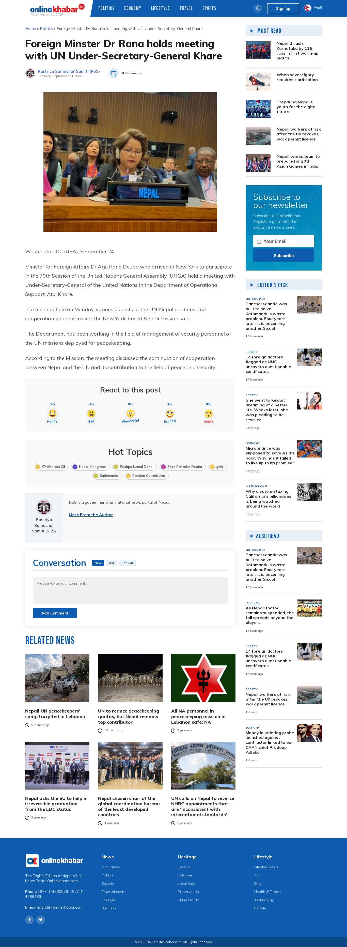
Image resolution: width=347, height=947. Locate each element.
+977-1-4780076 (53, 891)
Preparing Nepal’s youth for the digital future (297, 107)
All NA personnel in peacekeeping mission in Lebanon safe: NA (198, 716)
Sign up (283, 8)
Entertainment (113, 891)
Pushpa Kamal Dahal (136, 467)
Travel (186, 8)
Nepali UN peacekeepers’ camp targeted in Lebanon (55, 713)
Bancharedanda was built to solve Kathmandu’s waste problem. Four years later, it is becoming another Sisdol (266, 316)
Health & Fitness (267, 891)
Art (257, 875)
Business (109, 908)
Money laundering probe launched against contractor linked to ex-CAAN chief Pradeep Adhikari (270, 742)
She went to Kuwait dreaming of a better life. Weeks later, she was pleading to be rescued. (267, 410)
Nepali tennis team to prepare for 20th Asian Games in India (298, 161)
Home (30, 28)
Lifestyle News (266, 867)
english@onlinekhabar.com (60, 907)
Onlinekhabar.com (62, 881)
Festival (184, 867)
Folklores (185, 875)
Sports (209, 8)
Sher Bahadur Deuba (184, 467)
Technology (264, 900)
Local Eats (186, 883)
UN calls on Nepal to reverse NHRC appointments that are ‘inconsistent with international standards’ (202, 806)
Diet (257, 883)
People (260, 908)
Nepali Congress (92, 467)
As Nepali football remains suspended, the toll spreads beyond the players (270, 615)
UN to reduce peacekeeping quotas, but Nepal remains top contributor (128, 716)
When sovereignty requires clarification (297, 77)
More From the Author (91, 514)
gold (219, 467)
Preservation (188, 891)
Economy (132, 8)
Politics (106, 8)
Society (108, 883)
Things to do (188, 900)
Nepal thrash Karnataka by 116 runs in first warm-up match (298, 51)
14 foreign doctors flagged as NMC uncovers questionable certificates (268, 364)
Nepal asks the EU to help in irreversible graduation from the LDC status (56, 804)
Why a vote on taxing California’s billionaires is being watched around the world (268, 499)
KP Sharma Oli (53, 467)
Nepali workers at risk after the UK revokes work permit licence (299, 134)
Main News (111, 867)
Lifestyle (160, 8)
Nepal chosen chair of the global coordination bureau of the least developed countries (129, 806)
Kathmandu (109, 476)
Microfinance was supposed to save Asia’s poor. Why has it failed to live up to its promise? (270, 455)
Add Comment (55, 613)
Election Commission (148, 476)
